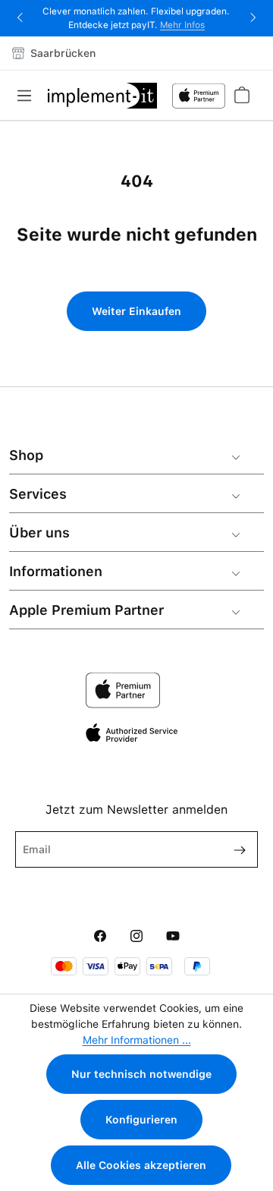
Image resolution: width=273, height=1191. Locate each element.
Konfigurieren (141, 1120)
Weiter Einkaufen (136, 311)
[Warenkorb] (241, 94)
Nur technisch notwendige (141, 1074)
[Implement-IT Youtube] (172, 937)
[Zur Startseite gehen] (102, 96)
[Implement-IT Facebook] (100, 937)
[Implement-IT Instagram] (136, 937)
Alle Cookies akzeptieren (141, 1165)
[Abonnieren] (233, 849)
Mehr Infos (182, 25)
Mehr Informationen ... (137, 1040)
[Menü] (28, 95)
